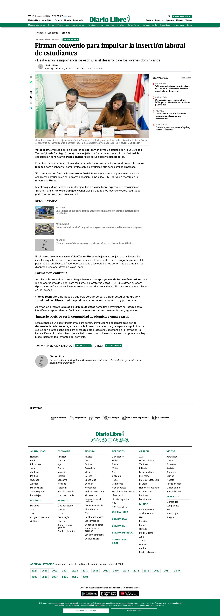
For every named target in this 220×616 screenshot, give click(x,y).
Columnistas (145, 491)
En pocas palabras (94, 525)
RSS (169, 509)
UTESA (99, 345)
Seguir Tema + (71, 39)
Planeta (179, 21)
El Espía (143, 483)
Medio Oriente (146, 533)
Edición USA (160, 84)
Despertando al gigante (65, 526)
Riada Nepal (165, 25)
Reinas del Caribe (55, 25)
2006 (65, 576)
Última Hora (34, 21)
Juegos (170, 517)
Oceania (143, 544)
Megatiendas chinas (36, 25)
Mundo (67, 21)
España (143, 521)
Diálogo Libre (36, 487)
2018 (95, 570)
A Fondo (34, 483)
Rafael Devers (133, 25)
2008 (44, 576)
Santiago (49, 68)
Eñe (86, 513)
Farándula (90, 468)
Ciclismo (116, 476)
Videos (188, 21)
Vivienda (62, 483)
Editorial (143, 468)
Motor (115, 468)
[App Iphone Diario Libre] (108, 593)
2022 (55, 570)
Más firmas (145, 499)
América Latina (147, 513)
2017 (105, 570)
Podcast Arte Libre (94, 491)
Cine (87, 460)
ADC (141, 456)
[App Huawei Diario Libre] (129, 593)
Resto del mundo (147, 552)
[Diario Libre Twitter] (104, 440)
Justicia (34, 472)
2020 (75, 570)
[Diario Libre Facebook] (93, 440)
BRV (114, 503)
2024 (34, 570)
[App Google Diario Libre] (89, 593)
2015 (126, 570)
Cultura (88, 464)
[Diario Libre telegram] (115, 440)
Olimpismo (117, 483)
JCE (32, 509)
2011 (167, 570)
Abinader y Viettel (150, 25)
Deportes (159, 21)
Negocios (62, 472)
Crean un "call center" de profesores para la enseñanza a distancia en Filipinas (99, 227)
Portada (39, 32)
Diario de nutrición (94, 505)
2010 (177, 570)
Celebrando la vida (94, 517)
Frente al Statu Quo (149, 480)
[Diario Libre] (110, 18)
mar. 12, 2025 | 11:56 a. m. (70, 68)
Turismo (62, 460)
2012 (156, 570)
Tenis (115, 480)
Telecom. (62, 487)
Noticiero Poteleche (149, 487)
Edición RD (118, 525)
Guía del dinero (174, 491)
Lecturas (143, 495)
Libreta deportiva (120, 499)
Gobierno (34, 521)
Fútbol (115, 460)
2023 (44, 570)
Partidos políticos (95, 25)
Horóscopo (172, 513)
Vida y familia (91, 509)
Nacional (61, 207)
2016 (116, 570)
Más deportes (119, 487)
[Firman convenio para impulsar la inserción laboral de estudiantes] (31, 82)
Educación (35, 464)
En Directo (144, 476)
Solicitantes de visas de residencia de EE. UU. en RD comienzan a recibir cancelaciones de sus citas (172, 88)
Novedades (90, 487)
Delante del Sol (146, 460)
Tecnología (63, 517)
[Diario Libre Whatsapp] (127, 440)
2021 (65, 570)
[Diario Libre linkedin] (110, 440)
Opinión (170, 21)
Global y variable (66, 491)
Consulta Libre (92, 538)
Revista (149, 21)
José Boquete (37, 491)
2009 (34, 576)
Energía (61, 476)
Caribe (142, 548)
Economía (78, 21)
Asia (141, 537)
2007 (55, 576)
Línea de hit (117, 495)
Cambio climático (66, 531)
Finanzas (62, 456)
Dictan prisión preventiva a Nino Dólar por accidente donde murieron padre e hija (172, 102)
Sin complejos (92, 521)
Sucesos (34, 480)
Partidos (34, 505)
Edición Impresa (122, 532)
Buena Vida (90, 480)
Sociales (89, 483)
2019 (85, 570)
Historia (62, 521)
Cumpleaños (173, 505)
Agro (60, 464)
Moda (88, 472)
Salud (33, 468)
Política (58, 21)
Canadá (143, 529)
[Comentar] (31, 97)
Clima (60, 513)
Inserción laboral (59, 345)
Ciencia (61, 509)
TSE (32, 513)
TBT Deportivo (119, 507)
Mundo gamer (174, 487)
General (60, 240)
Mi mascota (91, 495)
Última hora (120, 512)
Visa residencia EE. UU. (75, 25)
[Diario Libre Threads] (121, 440)
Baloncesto (118, 456)
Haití (141, 517)
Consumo (62, 480)
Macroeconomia (66, 495)
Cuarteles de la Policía (115, 25)
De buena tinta (146, 472)
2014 (136, 570)
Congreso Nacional (39, 517)
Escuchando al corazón (92, 529)
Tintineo (143, 464)
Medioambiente (65, 505)
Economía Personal (94, 535)
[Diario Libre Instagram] (99, 440)
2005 (75, 576)
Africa (142, 540)
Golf (114, 472)
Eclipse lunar (179, 25)
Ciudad (33, 460)
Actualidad (47, 21)
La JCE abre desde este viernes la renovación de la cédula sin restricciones (170, 116)
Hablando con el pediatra (93, 500)
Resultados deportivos (123, 491)
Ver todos (186, 78)
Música (88, 456)
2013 (146, 570)
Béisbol (116, 464)
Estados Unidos (147, 509)
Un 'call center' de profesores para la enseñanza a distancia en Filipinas (95, 244)
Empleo (61, 468)
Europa (142, 525)
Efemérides (172, 502)
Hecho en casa (174, 483)
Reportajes (35, 495)
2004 (85, 576)
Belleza (88, 476)
